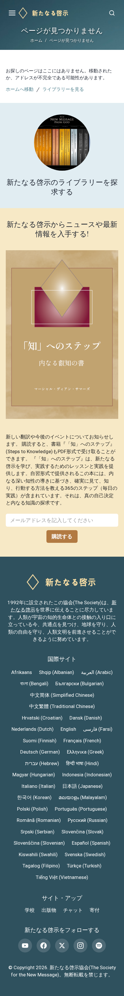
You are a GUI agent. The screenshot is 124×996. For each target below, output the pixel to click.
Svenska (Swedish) (85, 854)
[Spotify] (99, 945)
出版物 (49, 910)
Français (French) (82, 740)
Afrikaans (21, 672)
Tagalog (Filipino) (41, 866)
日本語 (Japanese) (82, 786)
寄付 (94, 910)
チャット (73, 910)
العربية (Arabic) (97, 672)
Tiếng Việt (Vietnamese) (62, 877)
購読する (62, 536)
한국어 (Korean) (34, 797)
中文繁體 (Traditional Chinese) (62, 706)
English (68, 729)
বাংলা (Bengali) (34, 683)
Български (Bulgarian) (79, 683)
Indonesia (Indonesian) (87, 774)
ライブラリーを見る (63, 89)
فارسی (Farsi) (97, 729)
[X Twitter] (62, 945)
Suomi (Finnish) (40, 740)
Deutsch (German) (40, 752)
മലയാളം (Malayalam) (83, 797)
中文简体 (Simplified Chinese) (62, 695)
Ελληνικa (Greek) (85, 752)
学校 (30, 910)
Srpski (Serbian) (37, 832)
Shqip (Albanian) (56, 672)
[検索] (112, 13)
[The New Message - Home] (62, 13)
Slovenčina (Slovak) (82, 832)
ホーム (36, 40)
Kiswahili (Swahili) (38, 854)
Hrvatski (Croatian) (42, 718)
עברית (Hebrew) (42, 763)
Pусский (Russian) (88, 820)
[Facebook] (43, 945)
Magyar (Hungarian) (33, 774)
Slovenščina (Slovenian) (39, 843)
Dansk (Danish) (85, 718)
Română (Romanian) (39, 820)
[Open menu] (12, 13)
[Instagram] (80, 945)
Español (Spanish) (91, 843)
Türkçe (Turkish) (84, 866)
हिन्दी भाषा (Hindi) (82, 763)
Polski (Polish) (32, 809)
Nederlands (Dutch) (33, 729)
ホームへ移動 (19, 89)
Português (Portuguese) (81, 809)
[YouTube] (25, 945)
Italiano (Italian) (38, 786)
